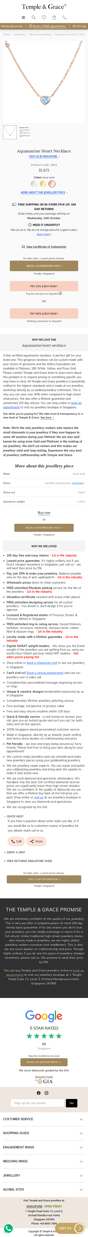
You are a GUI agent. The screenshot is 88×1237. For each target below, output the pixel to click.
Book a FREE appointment (49, 26)
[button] (60, 294)
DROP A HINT (16, 852)
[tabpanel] (44, 82)
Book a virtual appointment (45, 673)
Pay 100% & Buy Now (43, 313)
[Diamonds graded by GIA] (44, 1080)
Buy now (44, 513)
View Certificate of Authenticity (46, 246)
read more (78, 483)
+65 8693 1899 (48, 1223)
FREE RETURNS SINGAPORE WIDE (29, 861)
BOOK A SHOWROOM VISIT (43, 266)
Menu (23, 15)
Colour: (44, 177)
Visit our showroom (43, 879)
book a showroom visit (42, 663)
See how (46, 417)
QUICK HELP (15, 816)
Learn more (43, 234)
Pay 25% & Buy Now (43, 286)
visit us (38, 797)
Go (72, 1103)
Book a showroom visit (43, 527)
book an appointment (43, 1062)
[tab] (10, 132)
